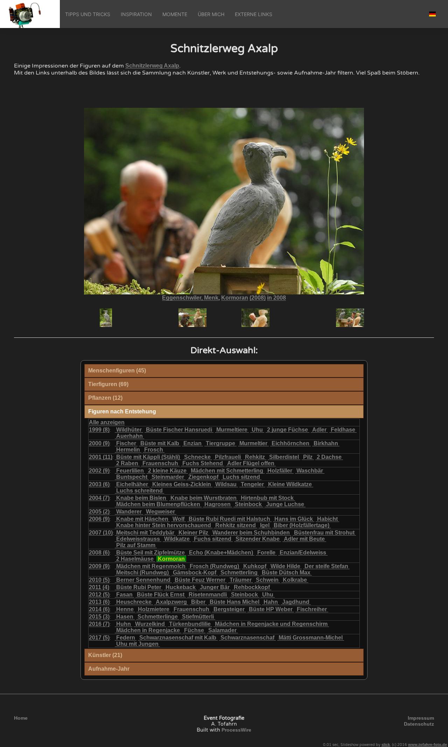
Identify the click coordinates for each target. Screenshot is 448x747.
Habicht (327, 519)
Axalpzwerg (171, 602)
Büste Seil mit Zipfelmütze (150, 553)
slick (386, 744)
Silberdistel (284, 457)
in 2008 (276, 298)
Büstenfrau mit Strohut (324, 533)
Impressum (421, 718)
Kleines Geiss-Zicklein (181, 484)
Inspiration (136, 14)
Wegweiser (160, 512)
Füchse (194, 630)
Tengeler (252, 484)
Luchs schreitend (139, 491)
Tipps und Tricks (87, 14)
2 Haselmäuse (135, 559)
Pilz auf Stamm (136, 545)
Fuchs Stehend (202, 463)
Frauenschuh (160, 463)
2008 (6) (99, 553)
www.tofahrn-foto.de (427, 744)
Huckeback (180, 587)
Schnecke (197, 457)
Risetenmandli (207, 595)
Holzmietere (153, 609)
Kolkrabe (294, 580)
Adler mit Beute (304, 539)
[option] (161, 317)
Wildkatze (177, 539)
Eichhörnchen (290, 443)
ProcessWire (236, 730)
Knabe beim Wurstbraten (203, 498)
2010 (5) (99, 580)
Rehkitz (255, 457)
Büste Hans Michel (234, 602)
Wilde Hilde (285, 566)
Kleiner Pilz (193, 533)
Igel (265, 525)
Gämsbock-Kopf (195, 572)
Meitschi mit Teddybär (145, 533)
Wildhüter (129, 430)
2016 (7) (99, 624)
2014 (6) (99, 609)
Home (21, 718)
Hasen (125, 617)
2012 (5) (99, 595)
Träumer (240, 580)
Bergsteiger (229, 609)
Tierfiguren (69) (108, 384)
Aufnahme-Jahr (109, 669)
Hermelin (128, 450)
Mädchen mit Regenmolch (151, 566)
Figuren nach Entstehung (122, 411)
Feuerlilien (130, 471)
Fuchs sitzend (212, 539)
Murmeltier (253, 443)
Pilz (308, 457)
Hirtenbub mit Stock (267, 498)
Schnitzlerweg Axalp (152, 66)
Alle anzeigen (107, 422)
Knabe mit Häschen (142, 519)
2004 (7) (99, 498)
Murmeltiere (232, 430)
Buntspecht (132, 477)
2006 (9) (99, 519)
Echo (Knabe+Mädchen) (221, 553)
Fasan (124, 595)
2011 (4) (99, 587)
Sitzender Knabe (257, 539)
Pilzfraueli (228, 457)
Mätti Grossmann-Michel (310, 638)
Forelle (266, 553)
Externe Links (253, 14)
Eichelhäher (132, 484)
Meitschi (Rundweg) (142, 572)
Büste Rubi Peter (139, 587)
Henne (125, 609)
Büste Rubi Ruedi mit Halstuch (229, 519)
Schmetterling (239, 572)
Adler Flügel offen (251, 463)
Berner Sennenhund (143, 580)
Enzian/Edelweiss (303, 553)
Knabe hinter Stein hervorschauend (163, 525)
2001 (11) (100, 457)
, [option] (224, 297)
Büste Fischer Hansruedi (179, 430)
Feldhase (343, 430)
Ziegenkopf (203, 477)
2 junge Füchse (287, 430)
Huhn (123, 624)
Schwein (267, 580)
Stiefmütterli (198, 617)
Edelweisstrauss (138, 539)
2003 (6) (99, 484)
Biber (198, 602)
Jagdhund (296, 602)
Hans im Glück (293, 519)
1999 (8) (99, 430)
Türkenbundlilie (190, 624)
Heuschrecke (134, 602)
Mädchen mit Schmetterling (227, 471)
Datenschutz (419, 724)
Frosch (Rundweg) (214, 566)
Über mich (211, 14)
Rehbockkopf (251, 587)
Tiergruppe (220, 443)
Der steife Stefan (326, 566)
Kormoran (234, 298)
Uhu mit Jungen (137, 644)
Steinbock (248, 504)
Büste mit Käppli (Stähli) (148, 457)
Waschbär (309, 471)
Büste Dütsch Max (286, 572)
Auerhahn (129, 436)
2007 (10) (101, 533)
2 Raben (127, 463)
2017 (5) (99, 638)
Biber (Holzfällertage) (301, 525)
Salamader (222, 630)
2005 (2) (99, 512)
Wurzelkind (150, 624)
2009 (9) (99, 566)
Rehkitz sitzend (235, 525)
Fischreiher (311, 609)
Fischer (126, 443)
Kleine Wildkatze (290, 484)
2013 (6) (99, 602)
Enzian (192, 443)
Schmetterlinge (157, 617)
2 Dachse (329, 457)
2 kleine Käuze (167, 471)
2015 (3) (99, 617)
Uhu (257, 430)
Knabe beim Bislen (141, 498)
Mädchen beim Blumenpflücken (158, 504)
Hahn (270, 602)
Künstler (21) (105, 655)
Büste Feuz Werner (200, 580)
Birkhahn (326, 443)
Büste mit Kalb (160, 443)
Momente (174, 14)
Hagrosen (217, 504)
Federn (125, 638)
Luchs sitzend (241, 477)
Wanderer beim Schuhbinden (251, 533)
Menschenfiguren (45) (117, 371)
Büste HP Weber (270, 609)
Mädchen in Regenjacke (148, 630)
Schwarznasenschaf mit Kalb (178, 638)
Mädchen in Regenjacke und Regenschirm (271, 624)
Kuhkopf (255, 566)
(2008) (258, 298)
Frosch (153, 450)
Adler (319, 430)
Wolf (178, 519)
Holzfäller (280, 471)
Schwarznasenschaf (247, 638)
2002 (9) (99, 471)
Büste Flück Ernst (160, 595)
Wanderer (129, 512)
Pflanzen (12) (105, 398)
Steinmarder (168, 477)
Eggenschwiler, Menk (190, 298)
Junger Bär (214, 587)
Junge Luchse (285, 504)
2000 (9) (99, 443)
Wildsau (226, 484)
